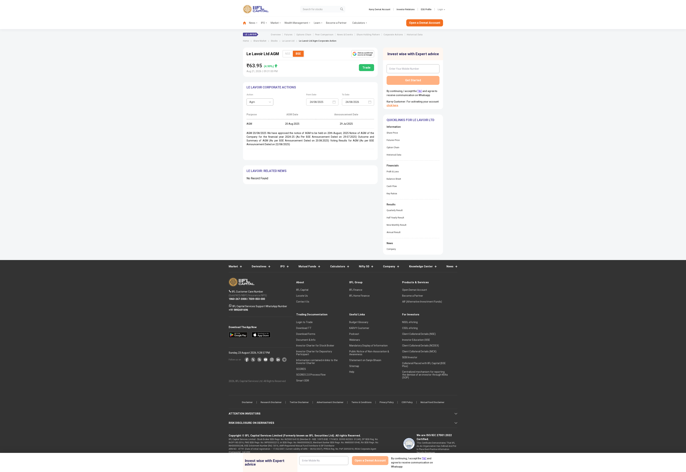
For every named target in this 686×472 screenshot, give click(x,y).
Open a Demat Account (317, 248)
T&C (324, 259)
